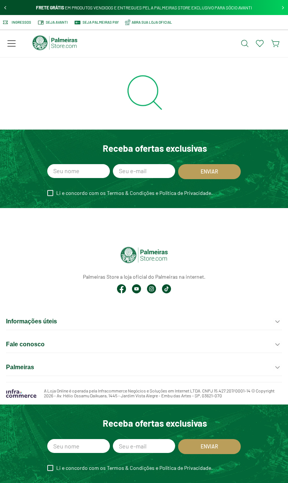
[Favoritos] (259, 43)
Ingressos (21, 22)
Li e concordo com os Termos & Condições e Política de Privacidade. (134, 193)
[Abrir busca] (245, 44)
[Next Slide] (283, 8)
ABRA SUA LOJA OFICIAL (152, 22)
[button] (11, 43)
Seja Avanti (57, 22)
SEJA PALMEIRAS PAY (100, 22)
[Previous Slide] (5, 8)
